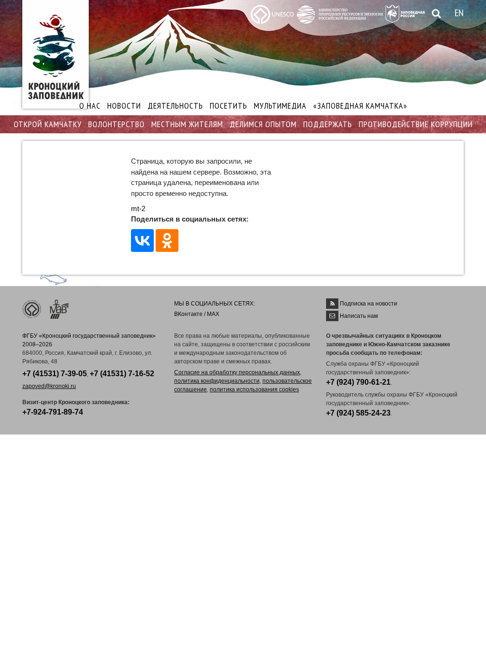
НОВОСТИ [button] (124, 105)
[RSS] (332, 303)
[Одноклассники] (167, 240)
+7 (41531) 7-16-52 (122, 374)
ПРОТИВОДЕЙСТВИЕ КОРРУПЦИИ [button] (416, 124)
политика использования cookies (254, 389)
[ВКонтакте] (142, 240)
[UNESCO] (272, 13)
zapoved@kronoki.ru (49, 386)
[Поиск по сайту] (435, 14)
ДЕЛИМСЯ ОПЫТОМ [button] (263, 124)
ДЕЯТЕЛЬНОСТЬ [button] (175, 105)
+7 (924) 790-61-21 (358, 382)
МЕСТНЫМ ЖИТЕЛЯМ (187, 124)
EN (459, 13)
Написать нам (359, 316)
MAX (213, 314)
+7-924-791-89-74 (52, 412)
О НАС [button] (90, 105)
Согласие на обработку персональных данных (237, 372)
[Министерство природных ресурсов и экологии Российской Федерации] (340, 13)
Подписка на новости (368, 303)
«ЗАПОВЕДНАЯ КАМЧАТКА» (360, 105)
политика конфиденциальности (217, 381)
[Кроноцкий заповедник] (55, 54)
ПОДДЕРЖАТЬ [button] (327, 124)
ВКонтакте (188, 314)
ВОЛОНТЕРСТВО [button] (116, 124)
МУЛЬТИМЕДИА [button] (280, 105)
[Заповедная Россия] (405, 13)
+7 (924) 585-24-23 (358, 413)
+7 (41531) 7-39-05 (54, 374)
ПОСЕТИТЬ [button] (228, 105)
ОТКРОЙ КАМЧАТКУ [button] (48, 124)
